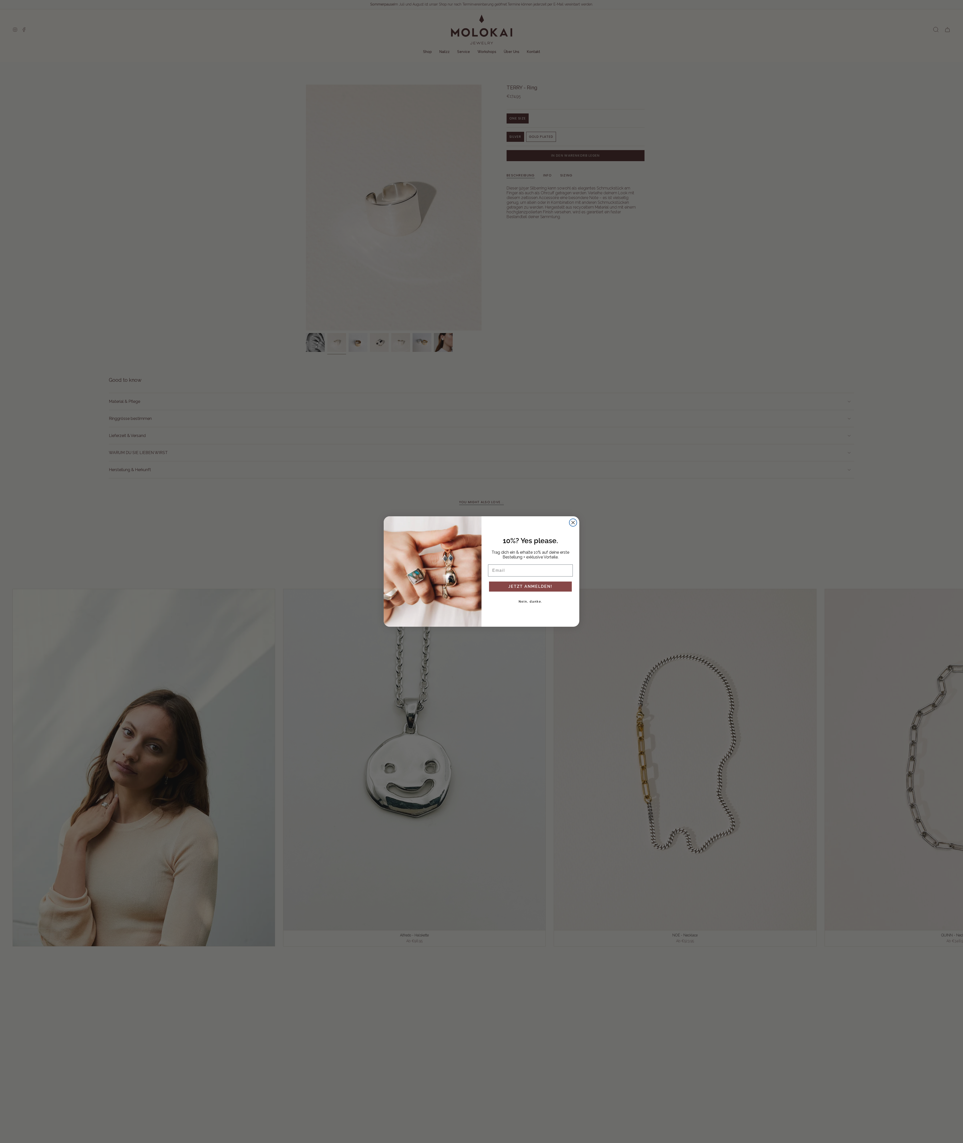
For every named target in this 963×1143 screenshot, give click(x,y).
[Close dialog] (573, 522)
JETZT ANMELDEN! (530, 586)
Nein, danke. (530, 601)
